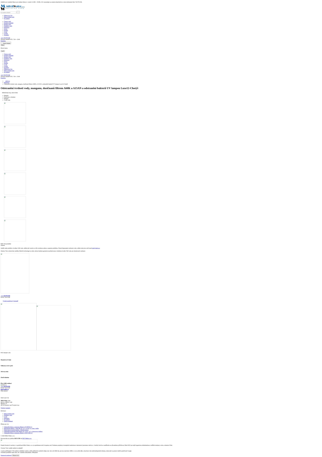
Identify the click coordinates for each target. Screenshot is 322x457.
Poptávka (3, 41)
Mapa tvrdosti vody (9, 17)
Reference (6, 27)
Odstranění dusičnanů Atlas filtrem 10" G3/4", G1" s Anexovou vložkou (23, 431)
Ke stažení (7, 18)
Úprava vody (7, 21)
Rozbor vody (7, 24)
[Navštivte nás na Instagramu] (1, 395)
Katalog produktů (8, 23)
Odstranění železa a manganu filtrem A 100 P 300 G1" (18, 433)
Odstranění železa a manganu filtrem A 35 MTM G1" (18, 427)
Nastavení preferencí (6, 455)
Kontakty (6, 35)
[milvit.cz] (13, 10)
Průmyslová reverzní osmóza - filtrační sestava (16, 430)
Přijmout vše (16, 455)
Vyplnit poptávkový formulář (10, 301)
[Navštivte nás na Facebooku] (1, 393)
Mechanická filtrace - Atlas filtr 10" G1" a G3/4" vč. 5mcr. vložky (21, 428)
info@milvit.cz (96, 248)
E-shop (6, 33)
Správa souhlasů (8, 421)
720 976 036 (5, 38)
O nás (5, 32)
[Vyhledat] (18, 12)
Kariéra (6, 30)
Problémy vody (8, 26)
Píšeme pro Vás (8, 15)
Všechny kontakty (5, 408)
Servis (5, 29)
